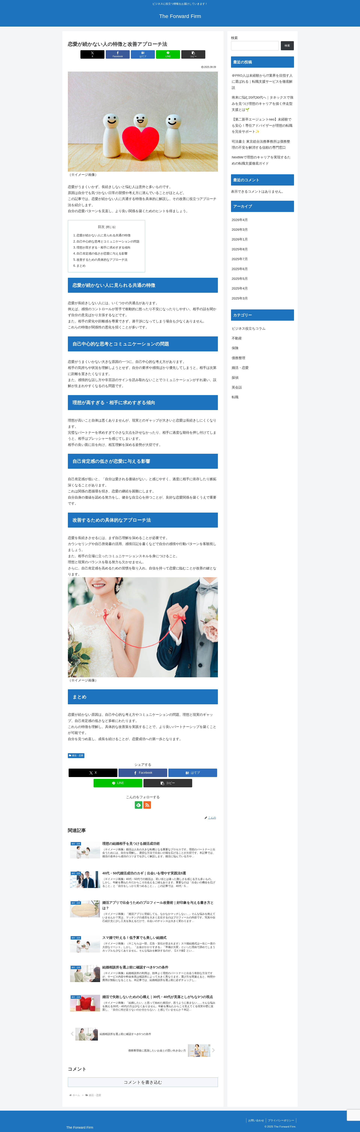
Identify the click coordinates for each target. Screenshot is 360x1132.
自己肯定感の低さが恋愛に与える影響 (102, 253)
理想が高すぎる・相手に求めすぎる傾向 (103, 247)
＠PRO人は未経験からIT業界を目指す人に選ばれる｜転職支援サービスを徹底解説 (262, 82)
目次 (101, 227)
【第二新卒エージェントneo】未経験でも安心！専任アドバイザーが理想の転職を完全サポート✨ (262, 125)
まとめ (81, 265)
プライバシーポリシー (281, 1120)
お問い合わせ (256, 1120)
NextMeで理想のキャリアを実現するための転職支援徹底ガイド (261, 160)
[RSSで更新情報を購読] (147, 805)
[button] (193, 54)
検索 (234, 38)
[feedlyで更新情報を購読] (138, 805)
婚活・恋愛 (77, 755)
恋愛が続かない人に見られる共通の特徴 (103, 235)
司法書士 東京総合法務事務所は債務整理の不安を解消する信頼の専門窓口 (261, 144)
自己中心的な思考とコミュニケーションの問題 (108, 241)
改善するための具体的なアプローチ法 (102, 259)
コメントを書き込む (143, 1082)
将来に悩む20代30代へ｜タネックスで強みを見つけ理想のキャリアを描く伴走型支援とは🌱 (262, 104)
